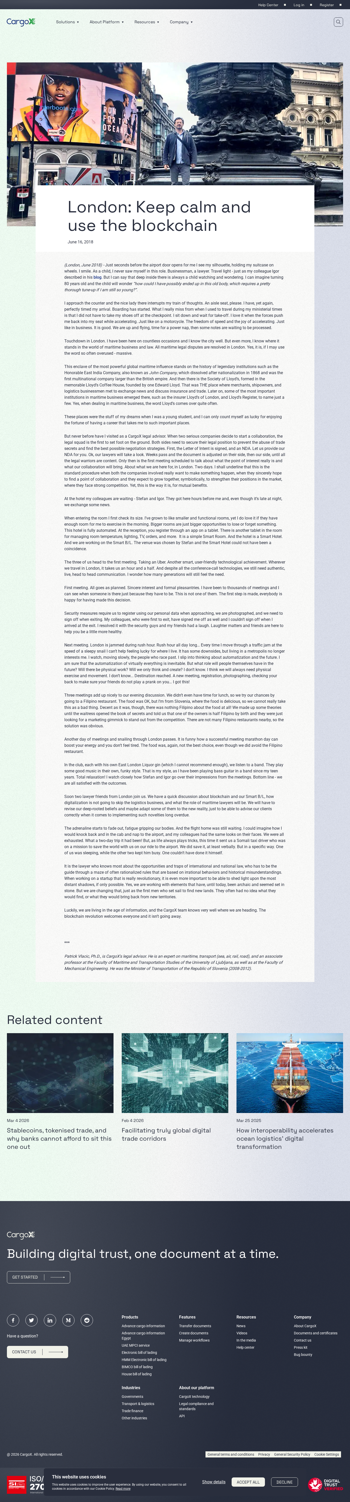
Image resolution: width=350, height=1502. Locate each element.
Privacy (264, 1454)
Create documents (193, 1333)
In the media (246, 1340)
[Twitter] (31, 1320)
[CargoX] (21, 21)
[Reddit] (87, 1320)
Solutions (66, 22)
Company (180, 22)
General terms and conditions (231, 1454)
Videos (241, 1333)
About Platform (105, 22)
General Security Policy (292, 1454)
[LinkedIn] (50, 1320)
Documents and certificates (315, 1333)
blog (97, 277)
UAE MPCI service (136, 1345)
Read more (123, 1488)
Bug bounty (303, 1355)
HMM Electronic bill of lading (144, 1360)
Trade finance (132, 1411)
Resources (145, 22)
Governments (132, 1397)
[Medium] (68, 1320)
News (240, 1326)
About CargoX (305, 1326)
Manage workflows (194, 1340)
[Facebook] (13, 1320)
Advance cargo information (143, 1326)
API (182, 1416)
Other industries (134, 1418)
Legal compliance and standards (196, 1406)
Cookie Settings (326, 1454)
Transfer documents (195, 1326)
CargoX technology (194, 1397)
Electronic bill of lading (139, 1352)
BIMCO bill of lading (137, 1367)
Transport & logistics (138, 1404)
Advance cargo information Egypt (143, 1335)
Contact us (302, 1340)
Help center (245, 1347)
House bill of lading (137, 1374)
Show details (213, 1481)
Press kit (300, 1347)
